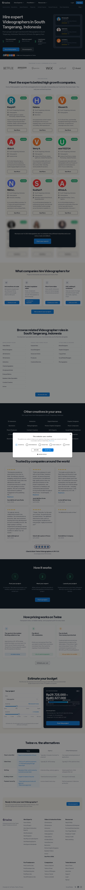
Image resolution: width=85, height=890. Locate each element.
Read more (51, 440)
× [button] (70, 434)
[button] (42, 454)
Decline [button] (36, 450)
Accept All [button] (48, 450)
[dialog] (42, 445)
